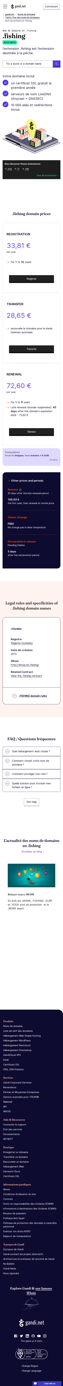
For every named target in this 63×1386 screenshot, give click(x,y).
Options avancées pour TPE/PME (21, 1097)
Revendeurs (9, 1087)
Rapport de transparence (17, 1236)
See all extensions (47, 175)
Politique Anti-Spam (14, 1218)
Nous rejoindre (11, 1273)
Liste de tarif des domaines (18, 1031)
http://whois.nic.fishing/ (25, 664)
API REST (8, 1139)
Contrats (8, 1199)
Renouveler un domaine (16, 1161)
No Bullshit (9, 1263)
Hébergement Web (13, 1166)
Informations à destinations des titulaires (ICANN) (30, 1208)
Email (6, 1059)
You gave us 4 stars (31, 1340)
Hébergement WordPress (17, 1040)
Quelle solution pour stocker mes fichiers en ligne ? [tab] (31, 785)
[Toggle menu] (5, 6)
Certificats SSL (11, 1064)
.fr (18, 168)
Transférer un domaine (15, 1157)
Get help (31, 801)
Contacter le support (14, 1124)
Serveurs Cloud (11, 1171)
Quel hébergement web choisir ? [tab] (31, 751)
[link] (15, 1336)
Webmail (7, 1101)
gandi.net (9, 14)
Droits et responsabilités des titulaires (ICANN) (28, 1203)
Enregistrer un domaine (15, 1152)
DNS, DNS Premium (13, 1069)
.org (9, 168)
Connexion (51, 6)
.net (27, 168)
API (5, 1106)
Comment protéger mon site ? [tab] (29, 774)
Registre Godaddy (22, 643)
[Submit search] (56, 64)
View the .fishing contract (26, 675)
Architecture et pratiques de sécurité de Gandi (28, 1259)
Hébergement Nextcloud (16, 1045)
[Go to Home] (18, 6)
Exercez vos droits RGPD (17, 1231)
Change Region (30, 1366)
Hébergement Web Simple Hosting (22, 1035)
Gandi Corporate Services (17, 1082)
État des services (12, 1129)
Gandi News (9, 1268)
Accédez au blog (31, 851)
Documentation (11, 1134)
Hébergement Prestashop (17, 1050)
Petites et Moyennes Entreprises (21, 1092)
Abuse (6, 1189)
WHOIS (7, 1111)
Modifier (54, 460)
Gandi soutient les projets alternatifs (23, 1254)
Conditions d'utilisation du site (19, 1194)
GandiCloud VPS (12, 1055)
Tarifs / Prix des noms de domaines (22, 17)
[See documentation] (19, 490)
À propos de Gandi (13, 1249)
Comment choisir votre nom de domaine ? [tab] (30, 762)
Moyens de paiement (14, 1213)
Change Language (31, 1370)
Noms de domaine (26, 14)
